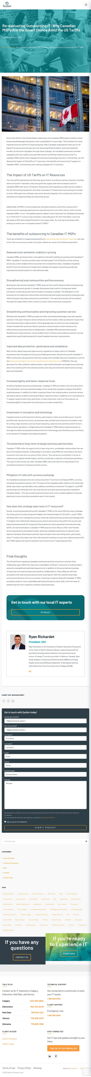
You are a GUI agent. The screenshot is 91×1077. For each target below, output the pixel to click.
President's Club (56, 920)
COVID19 (6, 873)
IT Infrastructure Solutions (38, 909)
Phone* (6, 762)
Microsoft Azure (20, 920)
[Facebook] (55, 1056)
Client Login (8, 1043)
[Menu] (86, 4)
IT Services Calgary (76, 909)
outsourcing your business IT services (61, 239)
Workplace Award (8, 930)
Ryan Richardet (41, 636)
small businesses (30, 925)
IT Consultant (74, 904)
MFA (68, 914)
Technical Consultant (58, 925)
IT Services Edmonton (9, 914)
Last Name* (8, 744)
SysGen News (8, 878)
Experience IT (37, 904)
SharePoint (18, 925)
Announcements (9, 858)
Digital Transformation (23, 904)
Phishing (45, 920)
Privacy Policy (24, 1068)
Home (4, 47)
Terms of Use (8, 1068)
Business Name (9, 771)
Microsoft (76, 914)
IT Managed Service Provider (58, 909)
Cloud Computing (71, 894)
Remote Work (7, 925)
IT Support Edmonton (41, 914)
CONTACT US (22, 957)
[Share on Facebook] (3, 701)
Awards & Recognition (11, 863)
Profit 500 (68, 920)
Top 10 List (71, 925)
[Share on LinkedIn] (13, 701)
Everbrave (74, 1068)
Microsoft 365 (7, 920)
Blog (11, 47)
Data (54, 899)
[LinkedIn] (49, 1056)
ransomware (78, 920)
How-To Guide (62, 904)
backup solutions (23, 894)
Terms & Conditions (49, 817)
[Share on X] (8, 701)
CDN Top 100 (51, 894)
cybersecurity (45, 899)
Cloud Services (7, 899)
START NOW (69, 953)
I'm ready (45, 612)
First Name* (8, 735)
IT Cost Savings (22, 909)
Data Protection (76, 899)
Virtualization (82, 925)
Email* (6, 753)
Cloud (61, 894)
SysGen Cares (44, 925)
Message (7, 780)
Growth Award (49, 904)
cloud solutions (20, 899)
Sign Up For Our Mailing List (63, 1048)
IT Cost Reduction (8, 909)
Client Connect (9, 1038)
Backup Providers (8, 894)
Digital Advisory (8, 904)
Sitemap (37, 1068)
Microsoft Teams (33, 920)
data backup (63, 899)
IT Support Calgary (25, 914)
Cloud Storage (33, 899)
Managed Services (57, 914)
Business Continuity (38, 894)
